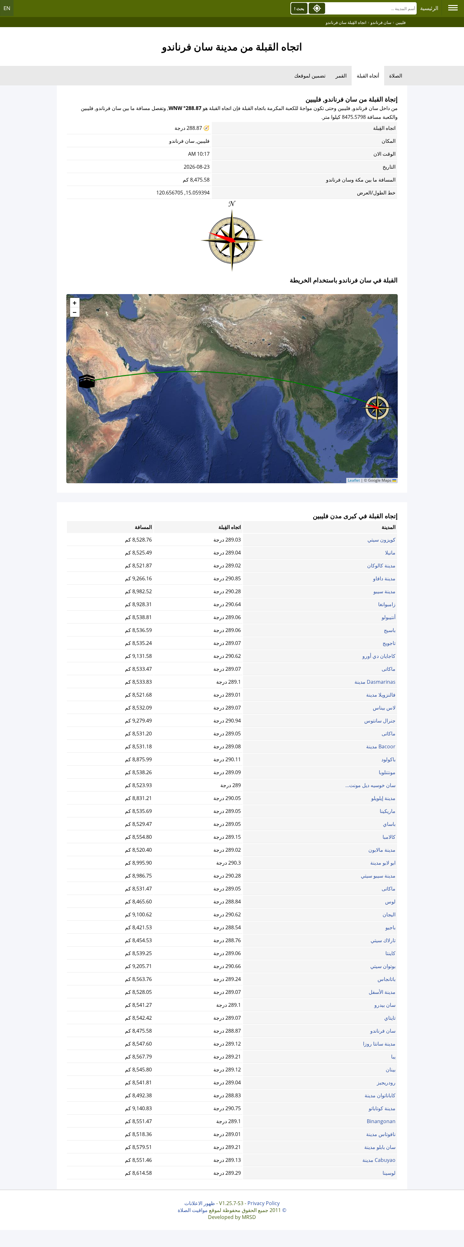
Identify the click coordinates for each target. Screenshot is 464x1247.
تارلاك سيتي (383, 940)
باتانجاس (387, 979)
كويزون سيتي (381, 539)
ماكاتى (389, 668)
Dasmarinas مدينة (375, 681)
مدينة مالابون (382, 849)
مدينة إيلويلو (383, 798)
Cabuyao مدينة (379, 1160)
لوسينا (389, 1172)
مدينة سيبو (384, 591)
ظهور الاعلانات (199, 1203)
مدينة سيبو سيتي (378, 875)
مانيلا (390, 552)
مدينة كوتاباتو (382, 1108)
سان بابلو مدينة (380, 1147)
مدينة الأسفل (382, 992)
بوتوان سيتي (383, 966)
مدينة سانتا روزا (379, 1043)
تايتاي (390, 1017)
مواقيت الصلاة (193, 1210)
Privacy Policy (263, 1203)
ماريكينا (388, 811)
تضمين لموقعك (309, 75)
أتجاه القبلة (368, 75)
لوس (390, 901)
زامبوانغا (387, 604)
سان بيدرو (385, 1004)
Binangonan (381, 1121)
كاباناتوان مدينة (380, 1095)
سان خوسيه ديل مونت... (370, 785)
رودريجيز (386, 1082)
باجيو (390, 927)
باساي (389, 824)
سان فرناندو (383, 1030)
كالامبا (389, 836)
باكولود (388, 759)
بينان (391, 1069)
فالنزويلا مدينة (381, 694)
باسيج (390, 630)
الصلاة (395, 75)
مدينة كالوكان (381, 565)
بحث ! (299, 8)
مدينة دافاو (384, 578)
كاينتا (390, 953)
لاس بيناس (384, 707)
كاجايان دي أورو (379, 655)
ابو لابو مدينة (383, 862)
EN (6, 8)
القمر (341, 75)
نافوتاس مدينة (381, 1134)
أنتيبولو (389, 617)
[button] (377, 406)
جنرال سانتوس (380, 720)
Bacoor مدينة (381, 746)
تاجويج (389, 643)
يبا (393, 1056)
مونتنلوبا (387, 772)
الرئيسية (429, 8)
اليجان (389, 914)
